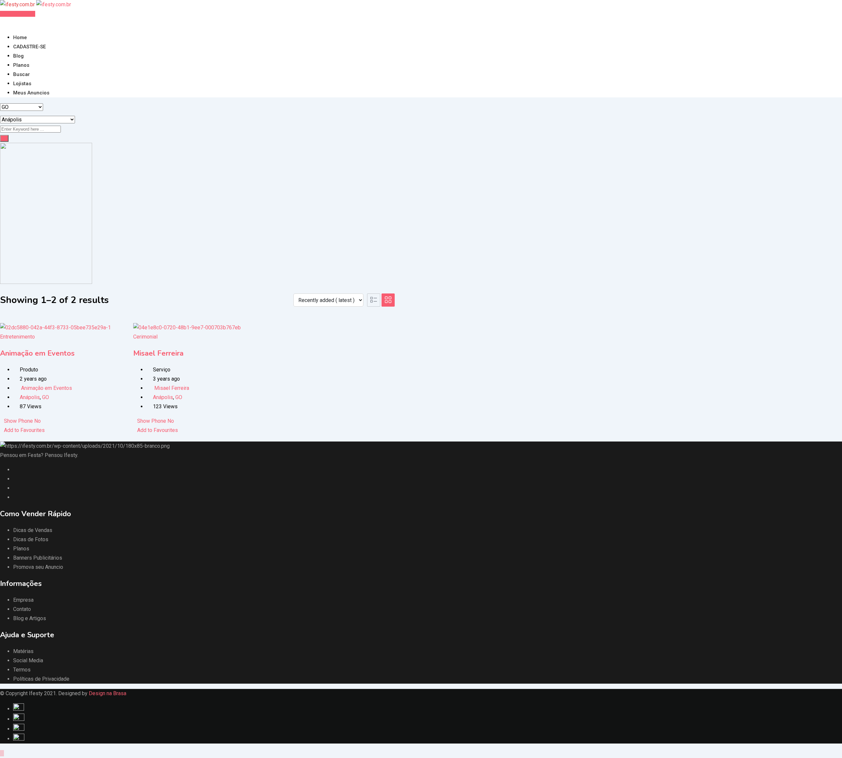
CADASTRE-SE (29, 47)
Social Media (28, 660)
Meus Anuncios (31, 93)
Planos (21, 65)
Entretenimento (17, 337)
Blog (18, 56)
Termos (22, 670)
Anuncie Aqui (19, 14)
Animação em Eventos (37, 353)
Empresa (23, 600)
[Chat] (7, 23)
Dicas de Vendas (32, 530)
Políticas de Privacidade (41, 679)
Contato (22, 609)
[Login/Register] (2, 23)
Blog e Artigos (29, 618)
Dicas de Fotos (30, 539)
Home (20, 37)
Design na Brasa (107, 693)
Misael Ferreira (158, 353)
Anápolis (30, 397)
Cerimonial (145, 337)
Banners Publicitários (37, 558)
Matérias (23, 651)
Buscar (21, 74)
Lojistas (22, 84)
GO (45, 397)
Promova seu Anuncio (38, 567)
